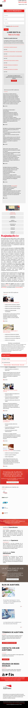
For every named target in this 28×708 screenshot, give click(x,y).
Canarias (16, 677)
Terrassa (10, 680)
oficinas (7, 284)
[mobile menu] (1, 5)
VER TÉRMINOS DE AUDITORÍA (9, 642)
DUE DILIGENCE (15, 69)
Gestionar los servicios (6, 353)
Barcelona (6, 677)
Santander (19, 678)
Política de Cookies (7, 364)
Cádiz (13, 677)
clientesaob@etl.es (19, 287)
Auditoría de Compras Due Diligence (12, 452)
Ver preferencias (6, 362)
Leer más (14, 80)
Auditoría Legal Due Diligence (10, 454)
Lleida (2, 678)
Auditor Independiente (9, 456)
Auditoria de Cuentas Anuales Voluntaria (12, 308)
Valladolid (19, 680)
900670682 (4, 287)
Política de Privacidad (15, 364)
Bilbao (10, 677)
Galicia (19, 677)
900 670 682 (14, 34)
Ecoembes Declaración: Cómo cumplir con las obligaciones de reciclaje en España (12, 601)
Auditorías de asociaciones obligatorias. (12, 338)
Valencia (14, 680)
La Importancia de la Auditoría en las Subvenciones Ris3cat (12, 623)
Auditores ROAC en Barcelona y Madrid (12, 304)
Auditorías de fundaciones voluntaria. (12, 334)
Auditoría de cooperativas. (10, 340)
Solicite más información (12, 482)
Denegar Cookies (6, 359)
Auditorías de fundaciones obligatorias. (12, 336)
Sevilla (23, 678)
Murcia (12, 678)
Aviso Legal (22, 364)
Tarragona (7, 680)
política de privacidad (14, 26)
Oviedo (15, 678)
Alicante (2, 677)
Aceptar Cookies (6, 355)
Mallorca (8, 678)
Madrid (5, 678)
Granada (22, 677)
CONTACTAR (5, 659)
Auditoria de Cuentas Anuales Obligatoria (13, 306)
